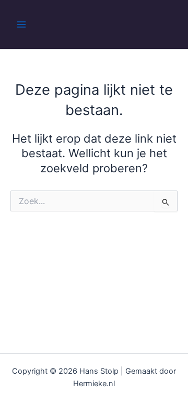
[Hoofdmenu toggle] (21, 24)
